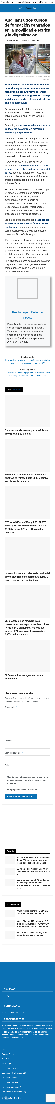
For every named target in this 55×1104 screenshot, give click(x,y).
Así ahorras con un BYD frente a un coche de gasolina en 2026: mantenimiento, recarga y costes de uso (33, 884)
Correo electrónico (14, 752)
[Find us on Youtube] (22, 995)
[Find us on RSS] (17, 995)
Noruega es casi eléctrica (20, 2)
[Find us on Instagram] (12, 995)
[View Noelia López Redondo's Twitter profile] (27, 304)
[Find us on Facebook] (3, 995)
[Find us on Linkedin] (26, 995)
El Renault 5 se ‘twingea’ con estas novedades (24, 676)
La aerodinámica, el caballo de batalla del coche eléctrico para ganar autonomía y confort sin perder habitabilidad (27, 577)
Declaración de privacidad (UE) (14, 1073)
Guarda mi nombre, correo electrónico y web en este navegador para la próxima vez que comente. (27, 780)
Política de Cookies (9, 1077)
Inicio (4, 1049)
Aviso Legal (6, 1063)
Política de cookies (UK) (11, 1087)
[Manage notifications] (6, 1098)
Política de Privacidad (10, 1068)
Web (7, 765)
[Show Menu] (3, 8)
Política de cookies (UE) (11, 1082)
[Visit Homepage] (27, 8)
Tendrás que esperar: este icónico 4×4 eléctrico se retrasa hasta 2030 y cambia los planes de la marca (27, 478)
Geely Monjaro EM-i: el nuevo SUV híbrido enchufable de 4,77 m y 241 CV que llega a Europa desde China (33, 924)
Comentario (11, 707)
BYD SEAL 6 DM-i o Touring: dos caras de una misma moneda (32, 933)
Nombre (9, 740)
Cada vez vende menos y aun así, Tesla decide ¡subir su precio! (26, 432)
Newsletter (6, 1058)
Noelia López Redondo (27, 312)
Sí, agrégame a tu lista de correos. (22, 789)
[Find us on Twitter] (8, 995)
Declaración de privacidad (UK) (14, 1091)
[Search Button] (52, 8)
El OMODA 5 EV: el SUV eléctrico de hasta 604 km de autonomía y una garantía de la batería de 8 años (33, 860)
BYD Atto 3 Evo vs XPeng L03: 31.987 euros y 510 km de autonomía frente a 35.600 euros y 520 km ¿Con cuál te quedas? (25, 527)
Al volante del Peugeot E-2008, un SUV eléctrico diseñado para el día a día (33, 871)
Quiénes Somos (8, 1054)
